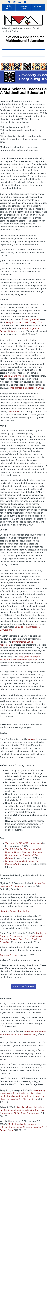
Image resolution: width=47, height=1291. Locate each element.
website (31, 739)
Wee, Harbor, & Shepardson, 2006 (26, 387)
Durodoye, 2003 (31, 319)
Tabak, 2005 (35, 322)
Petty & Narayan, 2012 (17, 322)
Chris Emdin (13, 411)
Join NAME (9, 7)
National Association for (25, 39)
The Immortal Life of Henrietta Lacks (23, 843)
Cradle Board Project (14, 375)
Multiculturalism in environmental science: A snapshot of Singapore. (23, 1127)
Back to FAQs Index (23, 986)
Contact (38, 6)
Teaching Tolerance (9, 955)
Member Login (24, 7)
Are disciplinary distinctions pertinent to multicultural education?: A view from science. (22, 1110)
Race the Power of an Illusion (15, 911)
